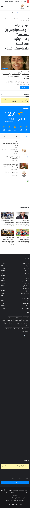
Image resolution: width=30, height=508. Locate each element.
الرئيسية (26, 18)
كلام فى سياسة (24, 301)
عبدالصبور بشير (25, 325)
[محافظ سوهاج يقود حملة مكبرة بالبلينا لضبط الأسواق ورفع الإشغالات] (7, 215)
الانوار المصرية (10, 320)
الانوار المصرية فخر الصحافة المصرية (11, 173)
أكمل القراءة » (24, 87)
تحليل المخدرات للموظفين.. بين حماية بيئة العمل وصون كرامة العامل (22, 222)
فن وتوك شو (25, 298)
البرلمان (26, 273)
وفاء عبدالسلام (9, 328)
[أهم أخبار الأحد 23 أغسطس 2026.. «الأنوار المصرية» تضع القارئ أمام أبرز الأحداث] (7, 232)
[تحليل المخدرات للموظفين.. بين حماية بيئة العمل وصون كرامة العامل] (22, 215)
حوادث (26, 291)
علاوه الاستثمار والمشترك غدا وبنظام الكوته (11, 158)
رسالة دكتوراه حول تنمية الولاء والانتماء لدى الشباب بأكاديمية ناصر (10, 166)
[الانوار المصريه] (22, 6)
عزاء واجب (17, 325)
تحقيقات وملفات (24, 288)
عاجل (26, 296)
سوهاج (6, 323)
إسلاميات (26, 265)
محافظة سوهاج (25, 328)
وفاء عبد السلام (25, 331)
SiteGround (15, 495)
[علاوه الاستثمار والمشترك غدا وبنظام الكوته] (24, 159)
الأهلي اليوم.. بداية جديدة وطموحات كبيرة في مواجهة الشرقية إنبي (23, 239)
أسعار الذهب (25, 320)
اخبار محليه (25, 268)
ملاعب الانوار (25, 308)
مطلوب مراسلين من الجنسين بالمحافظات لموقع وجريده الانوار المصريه (10, 143)
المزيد (26, 283)
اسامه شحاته (25, 72)
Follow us (26, 460)
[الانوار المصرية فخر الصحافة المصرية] (24, 174)
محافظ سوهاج (17, 328)
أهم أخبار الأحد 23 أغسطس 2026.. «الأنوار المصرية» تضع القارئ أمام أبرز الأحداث (8, 240)
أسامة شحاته (11, 317)
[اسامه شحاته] (15, 12)
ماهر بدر (11, 325)
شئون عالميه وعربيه (23, 293)
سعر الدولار (19, 323)
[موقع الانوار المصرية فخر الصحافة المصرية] (24, 152)
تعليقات (5, 136)
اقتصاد (26, 270)
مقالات (26, 306)
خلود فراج (26, 323)
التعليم (26, 275)
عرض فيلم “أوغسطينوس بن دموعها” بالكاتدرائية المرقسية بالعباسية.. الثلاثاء (15, 76)
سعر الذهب (12, 323)
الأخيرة (15, 136)
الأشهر (25, 136)
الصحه (26, 278)
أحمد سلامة (26, 317)
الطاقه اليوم (25, 280)
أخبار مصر (25, 263)
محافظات (25, 303)
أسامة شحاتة (18, 317)
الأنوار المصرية (18, 320)
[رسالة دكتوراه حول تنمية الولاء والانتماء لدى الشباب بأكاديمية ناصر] (24, 166)
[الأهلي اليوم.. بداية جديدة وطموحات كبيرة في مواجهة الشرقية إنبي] (22, 232)
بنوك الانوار (25, 286)
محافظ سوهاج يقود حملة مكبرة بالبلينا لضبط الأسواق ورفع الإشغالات (8, 222)
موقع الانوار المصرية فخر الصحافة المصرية (10, 151)
